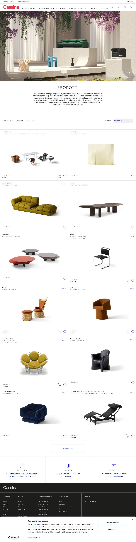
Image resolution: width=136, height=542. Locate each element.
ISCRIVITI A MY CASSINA (114, 476)
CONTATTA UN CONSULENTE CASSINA (22, 476)
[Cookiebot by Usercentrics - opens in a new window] (13, 537)
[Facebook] (88, 502)
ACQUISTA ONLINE (28, 8)
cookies (37, 524)
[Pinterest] (90, 502)
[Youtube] (93, 502)
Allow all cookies (113, 522)
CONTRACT (82, 8)
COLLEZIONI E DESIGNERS (66, 8)
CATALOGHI (68, 470)
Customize (112, 529)
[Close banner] (132, 520)
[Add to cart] (59, 176)
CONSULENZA (22, 470)
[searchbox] (112, 7)
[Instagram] (85, 502)
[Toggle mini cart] (131, 7)
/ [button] (130, 1)
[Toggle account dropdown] (118, 7)
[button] (64, 176)
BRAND (105, 8)
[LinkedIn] (95, 502)
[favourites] (125, 7)
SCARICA (68, 476)
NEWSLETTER (114, 470)
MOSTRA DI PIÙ (68, 448)
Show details (33, 538)
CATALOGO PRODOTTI (46, 8)
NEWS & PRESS (94, 8)
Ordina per (107, 121)
